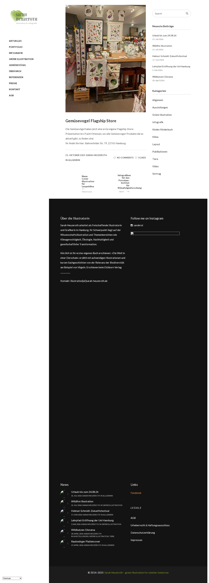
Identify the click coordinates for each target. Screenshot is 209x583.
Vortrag (156, 173)
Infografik (157, 122)
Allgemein (74, 160)
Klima (155, 136)
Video (155, 166)
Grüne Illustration (162, 114)
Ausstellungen (160, 107)
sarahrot (138, 225)
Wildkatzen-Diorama (162, 76)
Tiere (155, 158)
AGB (133, 517)
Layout (156, 144)
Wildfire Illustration (162, 45)
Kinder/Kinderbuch (162, 129)
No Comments (125, 157)
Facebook (136, 492)
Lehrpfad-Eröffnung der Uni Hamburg (171, 66)
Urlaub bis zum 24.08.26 (164, 35)
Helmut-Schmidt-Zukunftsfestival (169, 56)
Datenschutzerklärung (143, 532)
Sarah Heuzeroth (96, 155)
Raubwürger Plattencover (85, 541)
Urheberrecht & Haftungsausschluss (150, 525)
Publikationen (159, 151)
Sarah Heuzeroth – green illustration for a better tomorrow (136, 572)
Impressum (136, 539)
